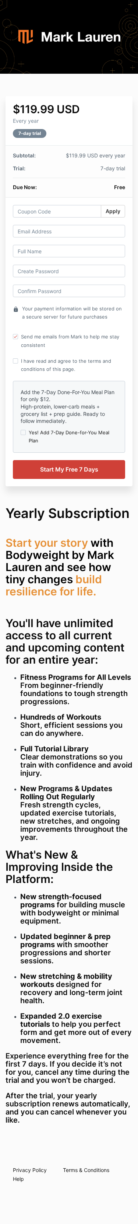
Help (18, 1179)
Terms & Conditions (86, 1170)
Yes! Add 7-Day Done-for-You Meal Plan (69, 437)
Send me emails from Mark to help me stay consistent (70, 341)
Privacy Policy (30, 1170)
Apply (113, 211)
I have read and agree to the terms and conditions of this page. (66, 365)
